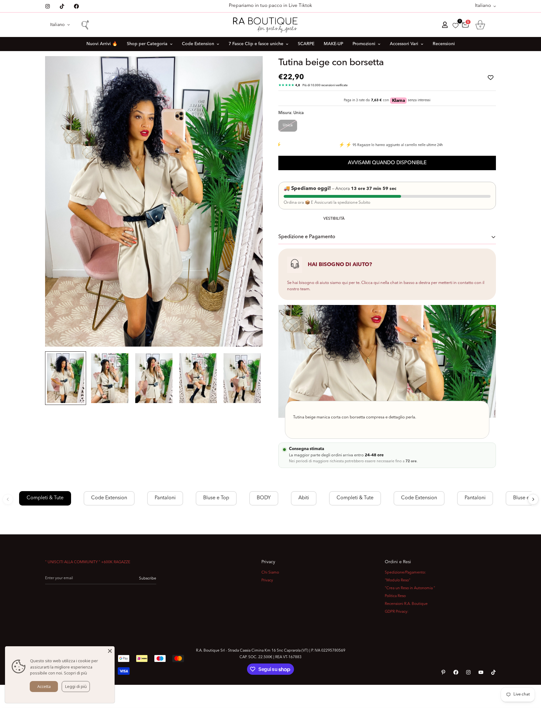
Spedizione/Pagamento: (405, 572)
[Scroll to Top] (529, 674)
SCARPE (306, 44)
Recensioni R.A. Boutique (406, 604)
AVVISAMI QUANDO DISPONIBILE (387, 162)
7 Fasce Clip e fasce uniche (256, 44)
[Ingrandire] (249, 69)
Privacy (267, 580)
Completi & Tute (45, 498)
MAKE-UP (333, 44)
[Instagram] (47, 6)
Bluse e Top (216, 498)
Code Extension (198, 44)
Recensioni (444, 44)
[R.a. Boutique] (270, 25)
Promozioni (364, 44)
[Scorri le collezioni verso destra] (533, 499)
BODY (264, 498)
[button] (480, 25)
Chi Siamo (270, 572)
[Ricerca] (85, 25)
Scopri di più (75, 673)
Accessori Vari (404, 44)
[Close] (110, 651)
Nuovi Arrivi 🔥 (101, 44)
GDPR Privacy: (397, 612)
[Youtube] (480, 672)
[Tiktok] (61, 6)
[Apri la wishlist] (455, 25)
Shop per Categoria (147, 44)
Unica (288, 125)
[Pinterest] (443, 672)
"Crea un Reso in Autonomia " (410, 588)
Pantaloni (165, 498)
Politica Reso (395, 596)
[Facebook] (76, 6)
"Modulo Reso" (397, 580)
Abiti (303, 498)
